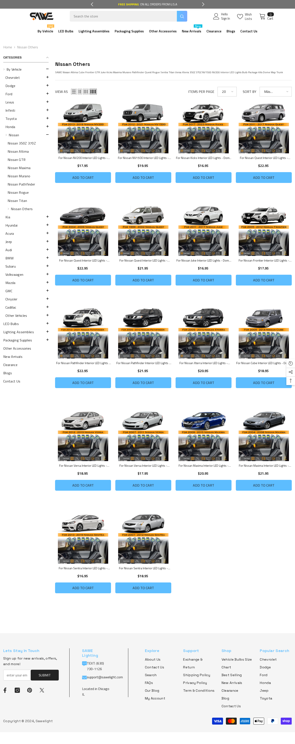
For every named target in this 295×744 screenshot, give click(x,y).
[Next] (203, 4)
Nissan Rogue (18, 192)
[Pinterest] (29, 690)
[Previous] (92, 4)
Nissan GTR (16, 159)
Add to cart (83, 177)
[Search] (128, 16)
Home (7, 47)
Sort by (249, 91)
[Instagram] (17, 690)
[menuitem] (26, 192)
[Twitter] (41, 690)
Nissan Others (27, 47)
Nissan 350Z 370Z (22, 143)
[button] (26, 69)
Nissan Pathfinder (21, 184)
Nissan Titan (17, 200)
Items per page (201, 91)
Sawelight (44, 721)
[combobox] (123, 16)
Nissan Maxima (19, 167)
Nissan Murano (19, 176)
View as (61, 91)
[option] (147, 4)
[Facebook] (5, 690)
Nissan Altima (18, 151)
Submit (45, 675)
